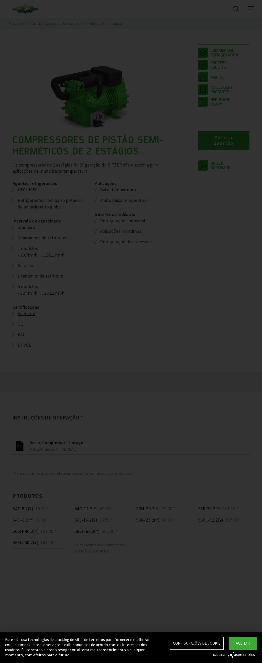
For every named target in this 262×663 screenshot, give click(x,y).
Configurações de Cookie (196, 643)
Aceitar (243, 643)
